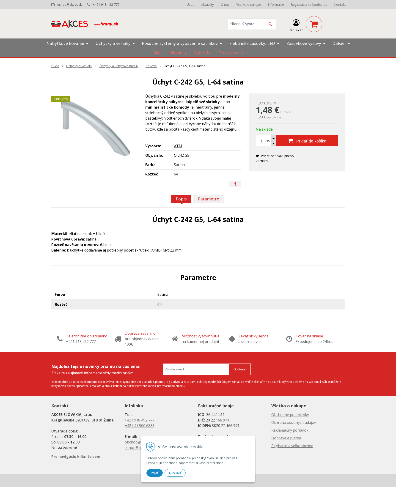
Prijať (154, 473)
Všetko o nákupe (248, 4)
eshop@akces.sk (69, 4)
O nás (225, 4)
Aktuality (207, 4)
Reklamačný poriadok (289, 430)
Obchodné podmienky (290, 414)
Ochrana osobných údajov (293, 422)
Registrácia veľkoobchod (309, 4)
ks (268, 141)
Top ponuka (231, 52)
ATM (178, 145)
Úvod (190, 4)
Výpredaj (203, 52)
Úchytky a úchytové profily (118, 66)
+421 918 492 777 (106, 4)
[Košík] (314, 24)
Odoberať (240, 369)
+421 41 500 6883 (139, 425)
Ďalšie (339, 43)
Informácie (276, 4)
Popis (181, 199)
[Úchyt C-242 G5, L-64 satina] (95, 127)
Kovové (151, 66)
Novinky (179, 52)
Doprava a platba (286, 437)
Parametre (208, 199)
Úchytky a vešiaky (79, 66)
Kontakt (340, 4)
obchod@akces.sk (140, 442)
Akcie (158, 52)
